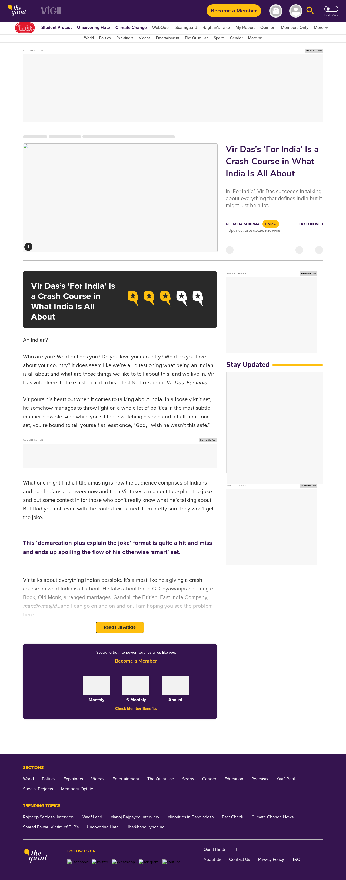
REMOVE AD (314, 50)
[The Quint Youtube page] (171, 862)
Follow (270, 224)
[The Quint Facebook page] (77, 862)
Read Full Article (120, 627)
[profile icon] (295, 11)
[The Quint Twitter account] (100, 862)
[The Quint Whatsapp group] (123, 862)
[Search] (310, 10)
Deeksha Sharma (243, 224)
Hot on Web (311, 224)
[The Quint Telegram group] (148, 862)
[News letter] (275, 11)
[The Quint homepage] (17, 11)
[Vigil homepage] (52, 11)
